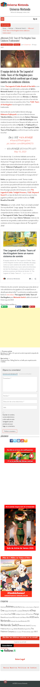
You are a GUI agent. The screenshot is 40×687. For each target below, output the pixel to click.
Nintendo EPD (25, 621)
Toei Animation (18, 631)
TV (22, 632)
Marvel (3, 617)
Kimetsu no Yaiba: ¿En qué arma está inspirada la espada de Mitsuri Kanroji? (19, 353)
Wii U (36, 631)
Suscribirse (7, 646)
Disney (24, 610)
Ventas (25, 631)
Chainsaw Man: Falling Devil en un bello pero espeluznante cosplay (18, 361)
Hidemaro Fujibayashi (9, 114)
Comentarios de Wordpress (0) (10, 374)
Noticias (11, 28)
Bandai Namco (18, 607)
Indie (13, 613)
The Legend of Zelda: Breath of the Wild (20, 86)
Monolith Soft (18, 617)
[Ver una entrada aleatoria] (36, 19)
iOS (27, 614)
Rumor (9, 629)
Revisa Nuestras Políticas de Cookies (20, 668)
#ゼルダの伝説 (26, 137)
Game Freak (7, 614)
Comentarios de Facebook (25, 374)
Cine (2, 610)
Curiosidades (19, 611)
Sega (12, 629)
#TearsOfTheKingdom (20, 140)
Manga (36, 614)
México (24, 617)
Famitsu (2, 614)
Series (15, 629)
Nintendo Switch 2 (25, 625)
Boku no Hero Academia (28, 607)
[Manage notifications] (5, 681)
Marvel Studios (8, 617)
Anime (9, 606)
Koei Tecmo (30, 614)
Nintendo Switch (21, 28)
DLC (28, 611)
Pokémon (4, 629)
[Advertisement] (20, 327)
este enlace (10, 295)
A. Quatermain (27, 44)
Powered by (4, 648)
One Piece (34, 625)
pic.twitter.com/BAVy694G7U (20, 143)
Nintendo (5, 620)
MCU (13, 617)
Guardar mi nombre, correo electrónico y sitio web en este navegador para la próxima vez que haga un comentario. (9, 420)
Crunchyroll (12, 611)
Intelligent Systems (21, 614)
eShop (33, 610)
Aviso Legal (20, 659)
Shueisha (21, 628)
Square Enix (27, 629)
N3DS (32, 617)
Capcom (36, 607)
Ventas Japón (30, 631)
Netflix (37, 617)
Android (3, 607)
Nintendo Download (15, 621)
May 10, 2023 (20, 151)
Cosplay (6, 611)
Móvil (28, 617)
